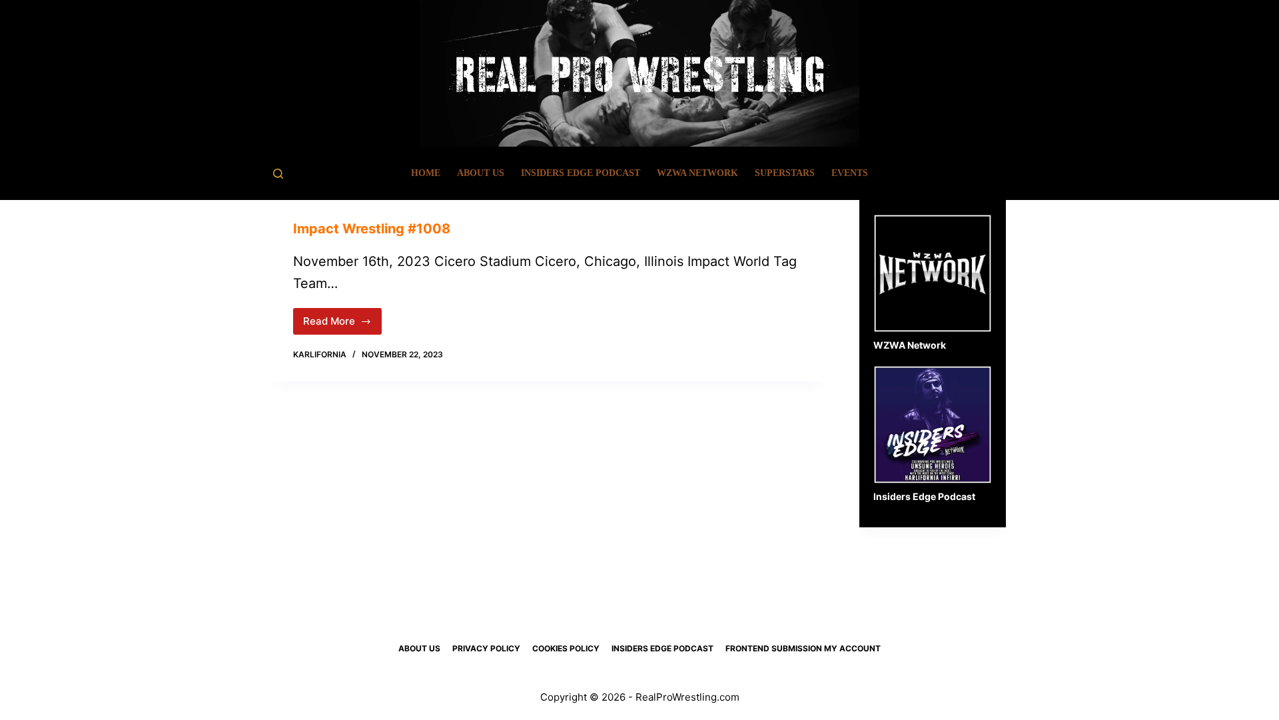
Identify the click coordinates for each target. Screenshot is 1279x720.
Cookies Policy (566, 648)
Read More (342, 325)
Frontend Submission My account (803, 648)
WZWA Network (697, 173)
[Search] (278, 174)
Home (425, 173)
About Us (480, 173)
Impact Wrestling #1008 (371, 229)
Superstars (785, 173)
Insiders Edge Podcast (580, 173)
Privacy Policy (486, 648)
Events (849, 173)
